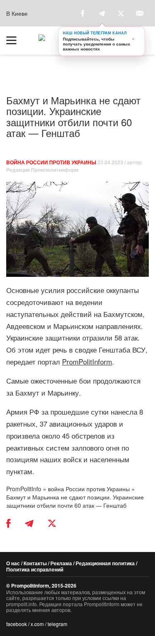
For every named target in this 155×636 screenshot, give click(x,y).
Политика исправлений (34, 569)
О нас (13, 563)
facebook (16, 623)
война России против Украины (51, 162)
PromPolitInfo (23, 489)
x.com (37, 623)
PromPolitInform (87, 361)
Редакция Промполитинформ (42, 169)
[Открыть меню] (15, 40)
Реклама (61, 563)
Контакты (35, 563)
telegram (57, 623)
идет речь (51, 349)
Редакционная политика (105, 563)
